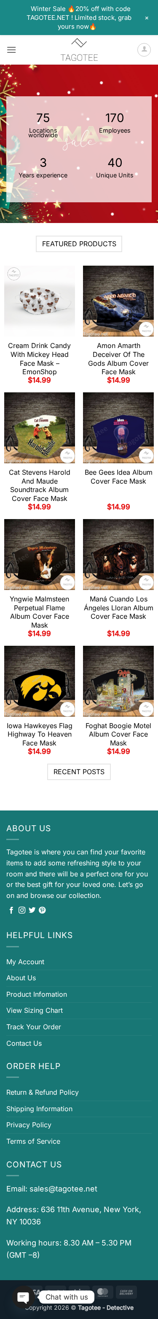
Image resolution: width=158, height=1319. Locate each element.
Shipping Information (39, 1108)
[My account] (144, 50)
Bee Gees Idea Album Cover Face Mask (119, 476)
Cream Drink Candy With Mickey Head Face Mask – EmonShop (39, 358)
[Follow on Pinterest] (42, 910)
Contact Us (24, 1043)
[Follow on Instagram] (22, 910)
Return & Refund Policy (42, 1092)
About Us (21, 978)
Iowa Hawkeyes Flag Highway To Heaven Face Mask (39, 734)
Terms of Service (33, 1141)
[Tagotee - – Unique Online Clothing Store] (79, 50)
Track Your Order (33, 1027)
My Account (25, 961)
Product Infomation (36, 994)
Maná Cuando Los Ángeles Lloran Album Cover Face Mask (118, 608)
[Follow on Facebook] (11, 910)
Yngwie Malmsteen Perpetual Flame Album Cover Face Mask (39, 612)
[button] (11, 49)
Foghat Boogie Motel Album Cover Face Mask (118, 734)
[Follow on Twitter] (32, 910)
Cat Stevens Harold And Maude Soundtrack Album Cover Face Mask (39, 485)
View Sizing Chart (34, 1010)
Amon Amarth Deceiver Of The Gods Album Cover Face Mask (118, 358)
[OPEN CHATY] (23, 1297)
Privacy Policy (28, 1124)
